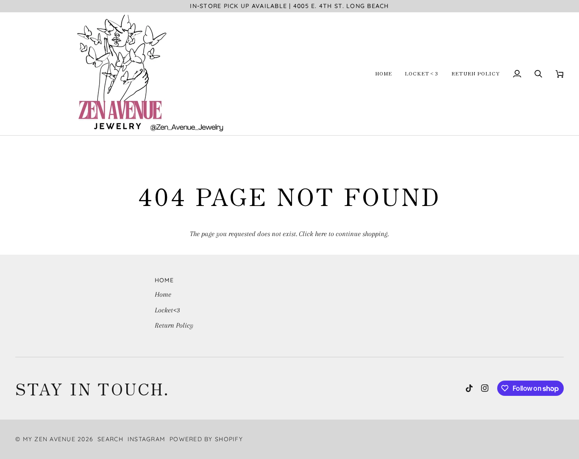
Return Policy (174, 325)
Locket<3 (167, 310)
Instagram (146, 439)
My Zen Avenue (49, 439)
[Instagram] (485, 388)
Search (110, 439)
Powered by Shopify (206, 439)
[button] (383, 73)
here (321, 234)
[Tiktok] (469, 388)
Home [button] (164, 280)
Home (163, 294)
